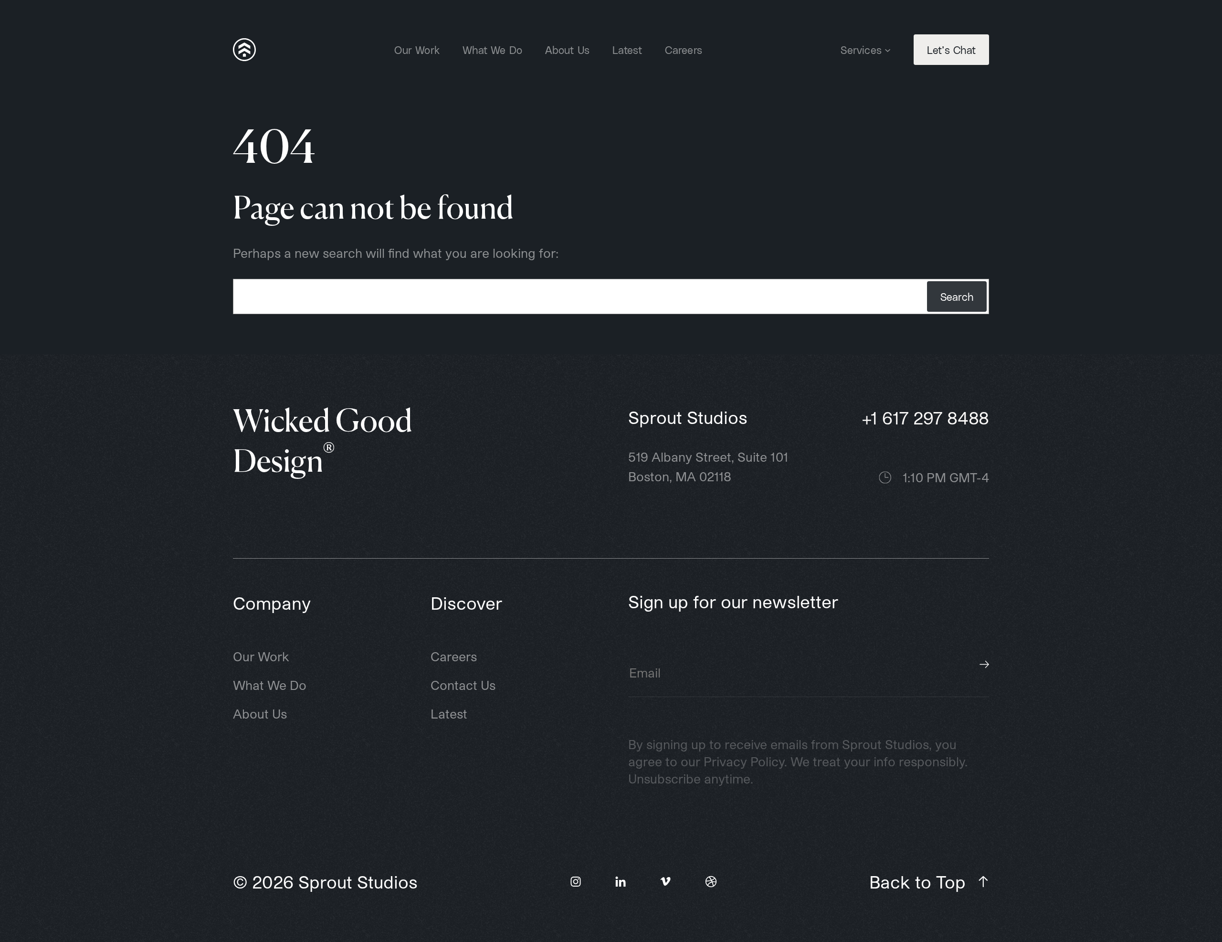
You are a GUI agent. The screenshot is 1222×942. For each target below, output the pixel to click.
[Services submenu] (888, 49)
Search (956, 296)
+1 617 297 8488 (925, 417)
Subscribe (984, 664)
